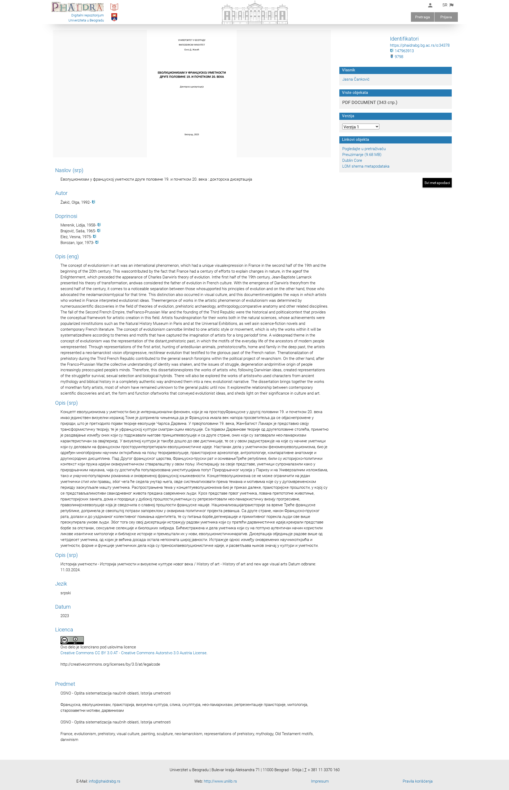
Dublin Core (352, 160)
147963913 (404, 51)
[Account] (430, 5)
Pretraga (422, 17)
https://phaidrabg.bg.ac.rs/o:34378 (420, 45)
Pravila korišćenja (418, 781)
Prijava (446, 17)
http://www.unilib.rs (220, 781)
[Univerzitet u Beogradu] (114, 21)
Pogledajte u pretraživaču (364, 148)
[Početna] (77, 11)
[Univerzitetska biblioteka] (114, 10)
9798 (398, 56)
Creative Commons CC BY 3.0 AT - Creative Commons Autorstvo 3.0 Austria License (133, 653)
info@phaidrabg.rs (104, 781)
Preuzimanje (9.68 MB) (361, 154)
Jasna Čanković (356, 79)
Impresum (320, 781)
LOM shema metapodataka (365, 166)
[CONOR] (93, 202)
